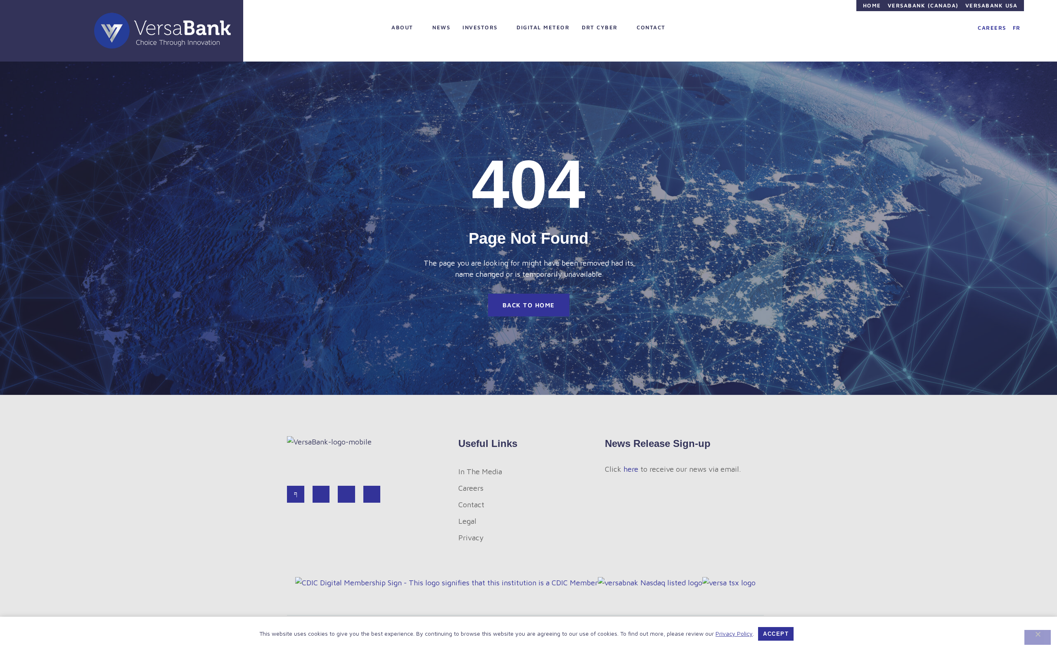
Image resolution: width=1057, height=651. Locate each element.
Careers (992, 27)
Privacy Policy (734, 633)
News (441, 27)
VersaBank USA (991, 5)
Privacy (470, 537)
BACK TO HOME (528, 305)
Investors (480, 27)
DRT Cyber (600, 27)
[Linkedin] (346, 494)
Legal (467, 521)
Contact (651, 27)
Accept (776, 634)
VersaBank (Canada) (923, 5)
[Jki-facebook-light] (295, 494)
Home (872, 5)
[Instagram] (372, 494)
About (402, 27)
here (630, 469)
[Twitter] (321, 494)
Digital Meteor (543, 27)
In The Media (480, 471)
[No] (1037, 637)
